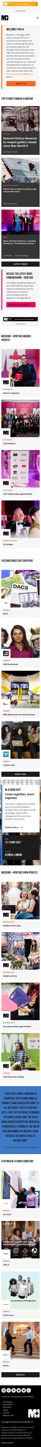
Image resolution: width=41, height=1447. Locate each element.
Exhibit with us (12, 827)
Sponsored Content (10, 204)
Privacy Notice (28, 1396)
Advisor (30, 74)
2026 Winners (9, 443)
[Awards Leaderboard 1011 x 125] (20, 319)
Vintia (6, 1365)
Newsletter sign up (19, 304)
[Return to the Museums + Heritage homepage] (4, 17)
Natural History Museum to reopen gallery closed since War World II (20, 142)
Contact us (5, 1396)
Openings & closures (10, 152)
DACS (5, 613)
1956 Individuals (10, 664)
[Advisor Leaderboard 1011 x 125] (20, 3)
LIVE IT (6, 1264)
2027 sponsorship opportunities (17, 494)
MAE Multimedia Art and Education (19, 714)
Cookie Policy (16, 1396)
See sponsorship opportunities (17, 1026)
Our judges (8, 544)
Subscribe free (13, 1441)
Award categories (11, 393)
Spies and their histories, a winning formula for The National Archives (19, 242)
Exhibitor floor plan (12, 925)
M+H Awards (8, 256)
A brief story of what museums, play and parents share (19, 190)
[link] (20, 118)
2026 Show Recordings (13, 1077)
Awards (20, 74)
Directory (20, 774)
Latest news (20, 264)
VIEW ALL (20, 1374)
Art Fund (7, 1214)
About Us (21, 83)
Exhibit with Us (10, 976)
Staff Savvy (8, 1315)
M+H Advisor (8, 1402)
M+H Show (11, 74)
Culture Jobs (9, 765)
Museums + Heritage (21, 256)
